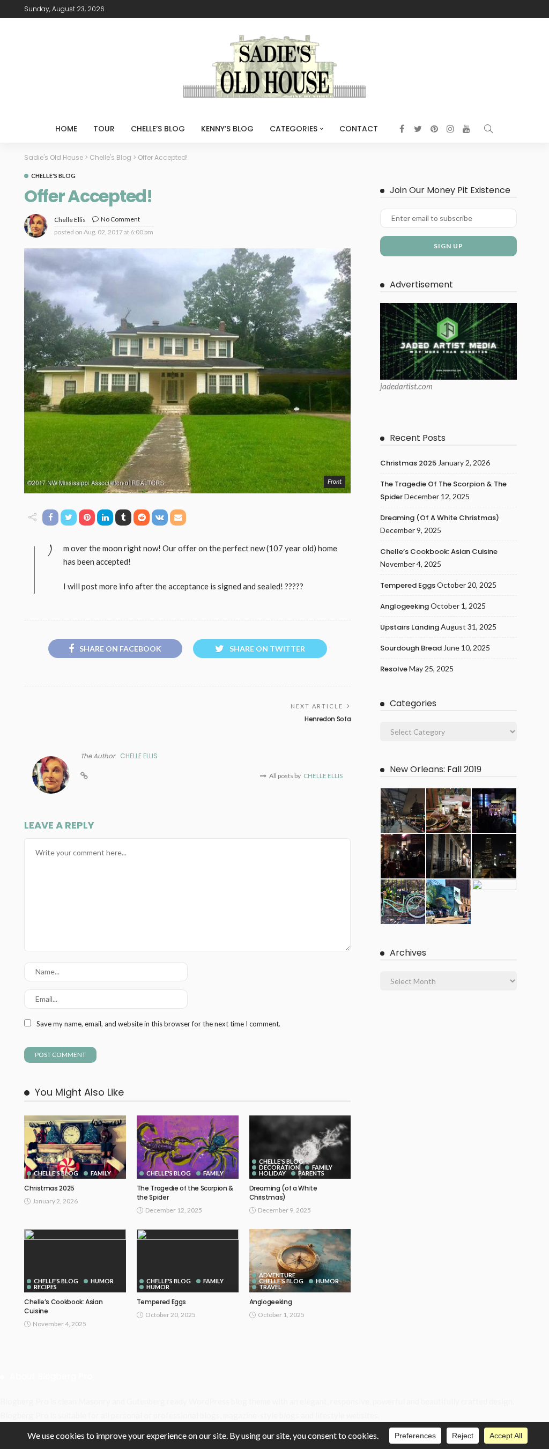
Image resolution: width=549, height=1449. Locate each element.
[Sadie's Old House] (274, 66)
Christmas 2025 (49, 1188)
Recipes (45, 1287)
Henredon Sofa (328, 718)
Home (66, 128)
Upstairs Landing (409, 627)
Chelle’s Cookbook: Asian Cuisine (63, 1306)
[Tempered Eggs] (188, 1261)
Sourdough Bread (411, 648)
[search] (488, 129)
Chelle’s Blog (158, 128)
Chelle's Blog (53, 176)
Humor (102, 1281)
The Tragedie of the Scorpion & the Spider (185, 1193)
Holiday (272, 1173)
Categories (293, 128)
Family (101, 1173)
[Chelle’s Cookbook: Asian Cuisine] (75, 1261)
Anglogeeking (270, 1301)
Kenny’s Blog (227, 128)
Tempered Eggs (161, 1301)
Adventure (277, 1275)
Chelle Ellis (70, 220)
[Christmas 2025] (75, 1147)
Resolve (393, 669)
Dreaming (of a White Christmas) (283, 1193)
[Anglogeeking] (300, 1261)
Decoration (279, 1167)
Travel (270, 1287)
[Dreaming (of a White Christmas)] (300, 1147)
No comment (120, 219)
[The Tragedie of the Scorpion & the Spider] (188, 1147)
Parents (311, 1173)
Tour (104, 128)
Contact (358, 128)
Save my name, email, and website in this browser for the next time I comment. (158, 1023)
